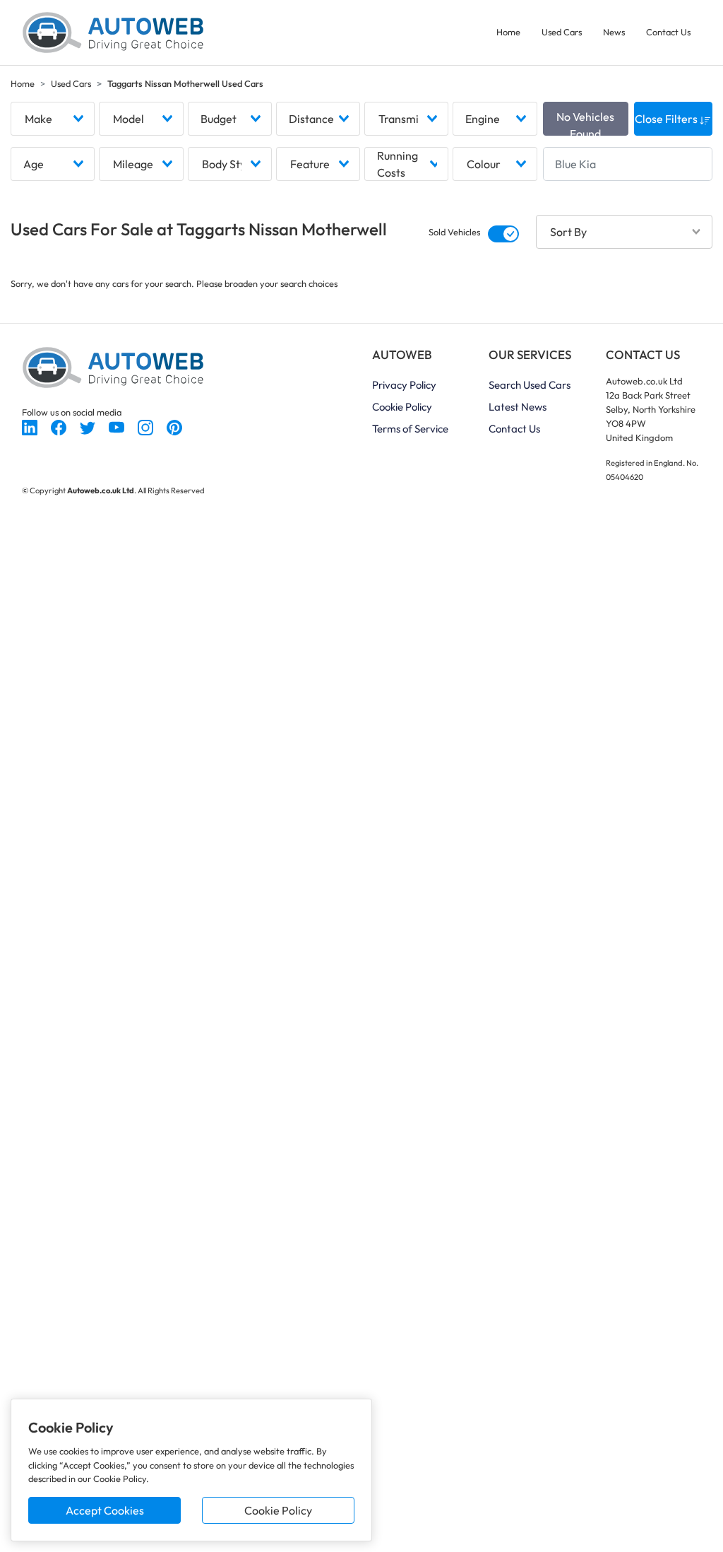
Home (508, 31)
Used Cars (562, 31)
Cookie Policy (278, 1510)
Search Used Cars (529, 385)
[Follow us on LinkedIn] (31, 426)
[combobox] (53, 119)
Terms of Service (410, 428)
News (614, 31)
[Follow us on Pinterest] (174, 426)
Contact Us (668, 31)
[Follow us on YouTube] (117, 426)
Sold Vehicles (454, 231)
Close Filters (667, 119)
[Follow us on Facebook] (59, 426)
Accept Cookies (105, 1510)
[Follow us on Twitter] (88, 426)
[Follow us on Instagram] (146, 426)
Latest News (517, 406)
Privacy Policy (404, 385)
